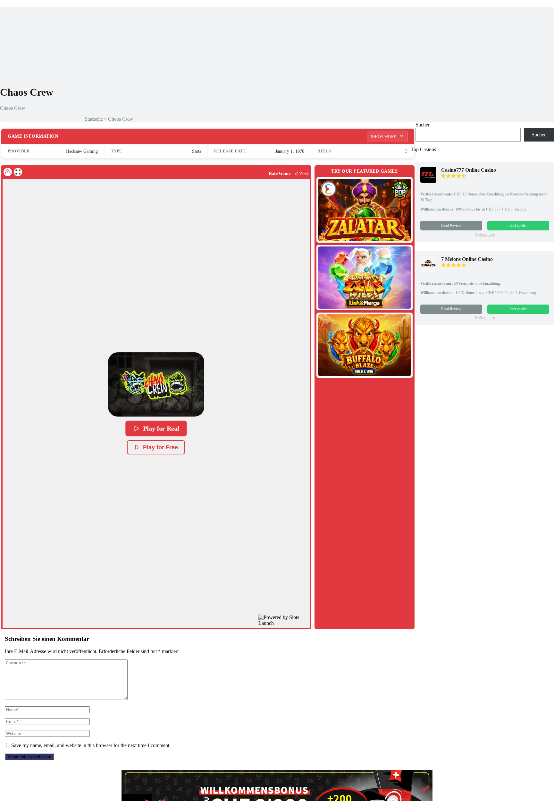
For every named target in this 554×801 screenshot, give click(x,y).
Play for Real (161, 428)
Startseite (94, 119)
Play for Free (160, 447)
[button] (156, 384)
